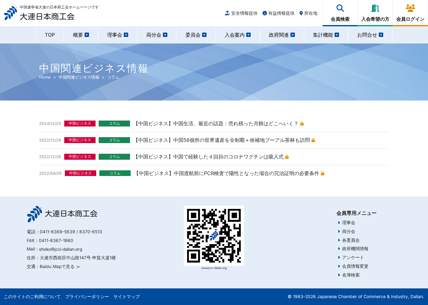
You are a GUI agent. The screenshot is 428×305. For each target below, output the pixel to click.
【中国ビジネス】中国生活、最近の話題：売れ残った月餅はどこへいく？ (216, 123)
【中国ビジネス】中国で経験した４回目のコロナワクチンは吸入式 (209, 156)
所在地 (310, 13)
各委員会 (351, 240)
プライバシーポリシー (87, 296)
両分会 (348, 231)
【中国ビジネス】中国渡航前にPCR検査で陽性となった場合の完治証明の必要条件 (227, 173)
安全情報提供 (244, 13)
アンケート (353, 257)
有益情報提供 (281, 13)
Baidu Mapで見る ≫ (60, 266)
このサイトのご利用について (32, 296)
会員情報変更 (355, 266)
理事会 (348, 222)
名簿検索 (351, 274)
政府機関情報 (355, 248)
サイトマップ (126, 296)
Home (45, 77)
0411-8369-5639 (57, 231)
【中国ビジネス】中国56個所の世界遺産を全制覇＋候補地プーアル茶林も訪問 (222, 140)
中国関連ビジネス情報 (79, 77)
